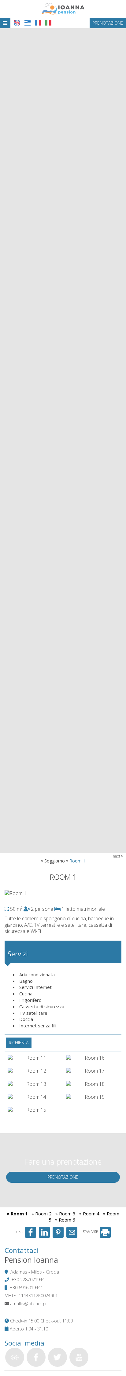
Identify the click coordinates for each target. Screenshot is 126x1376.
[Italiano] (48, 22)
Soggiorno (54, 861)
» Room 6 (65, 1220)
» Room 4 (89, 1213)
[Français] (38, 22)
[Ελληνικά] (27, 22)
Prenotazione (107, 23)
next (117, 856)
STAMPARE (91, 1232)
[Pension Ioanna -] (63, 8)
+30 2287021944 (28, 1279)
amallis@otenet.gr (28, 1303)
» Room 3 (65, 1213)
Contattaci (21, 1250)
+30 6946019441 (26, 1287)
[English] (17, 22)
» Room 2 (41, 1213)
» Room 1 (17, 1213)
